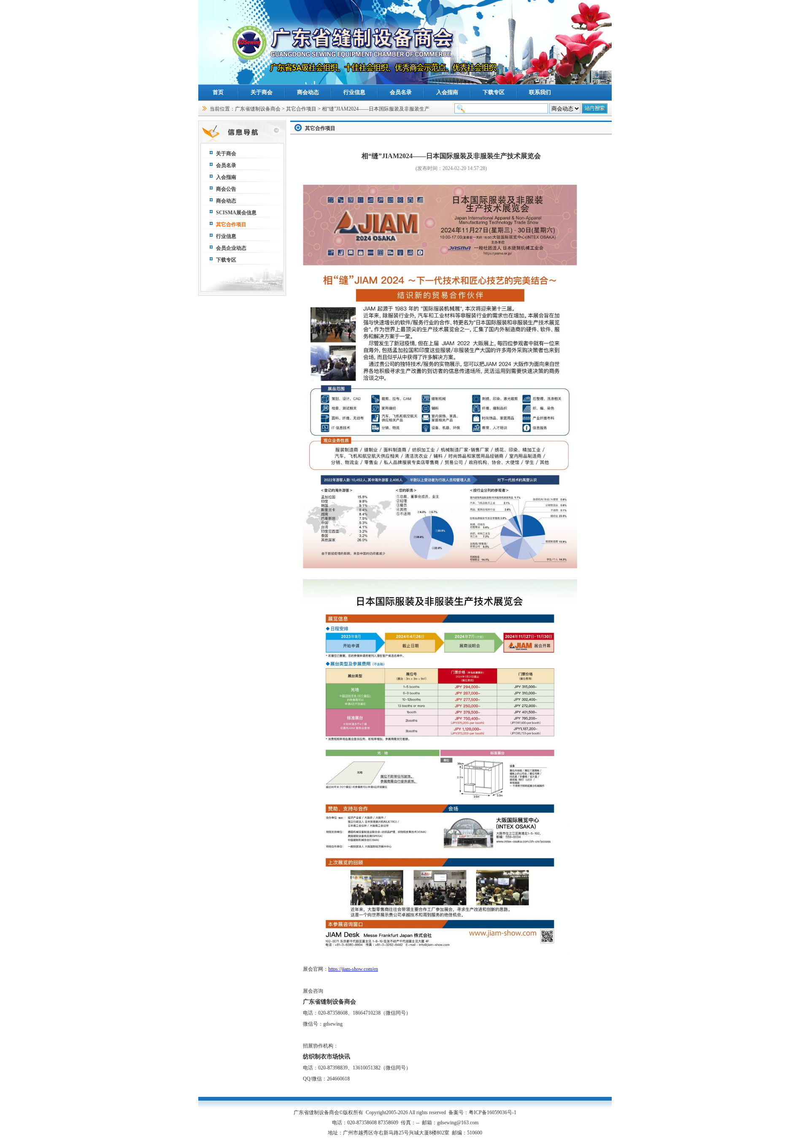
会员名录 (401, 92)
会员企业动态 (231, 248)
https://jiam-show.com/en (353, 969)
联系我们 (540, 92)
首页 (218, 92)
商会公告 (226, 189)
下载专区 (494, 92)
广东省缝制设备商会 (258, 109)
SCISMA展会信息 (236, 213)
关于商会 (262, 92)
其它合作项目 (301, 109)
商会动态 (308, 92)
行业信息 (354, 92)
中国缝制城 (599, 1133)
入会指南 (447, 92)
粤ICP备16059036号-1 (492, 1112)
